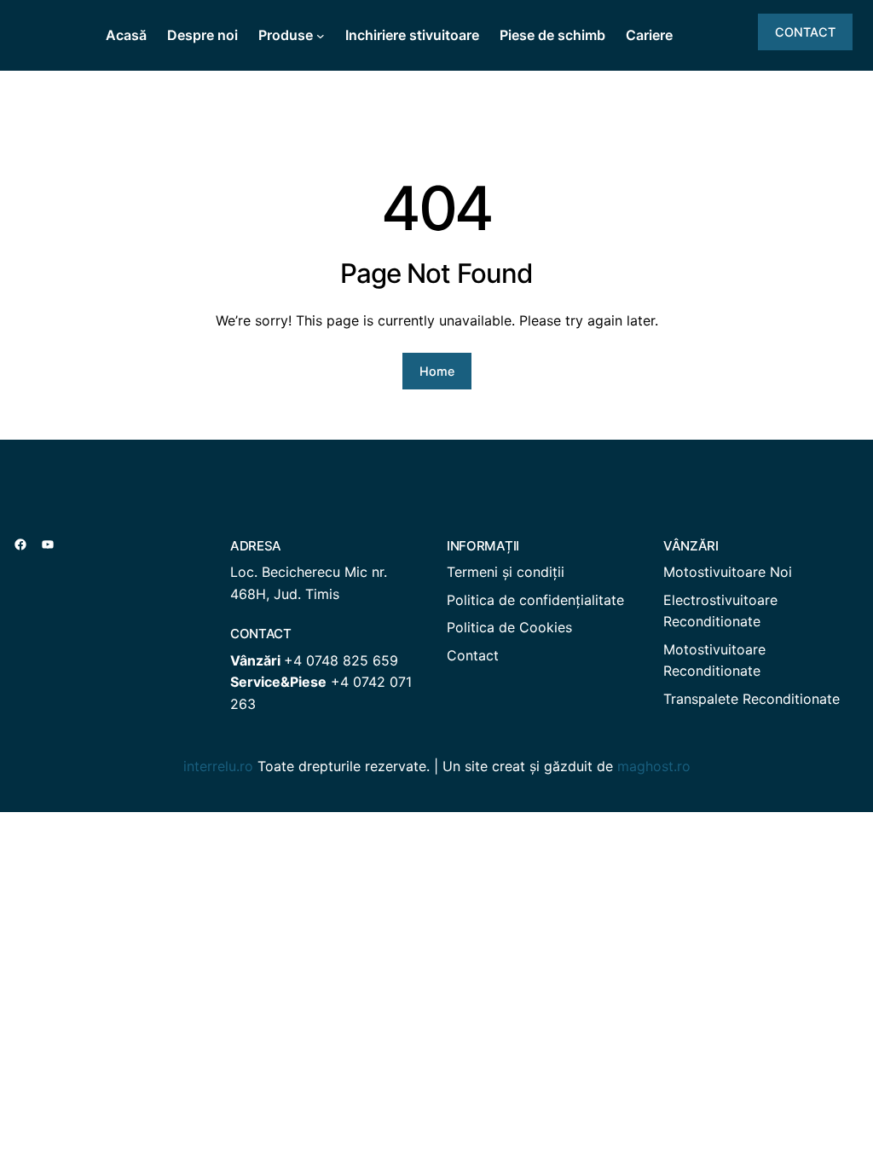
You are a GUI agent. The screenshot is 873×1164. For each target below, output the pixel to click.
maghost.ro (654, 766)
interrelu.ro (218, 766)
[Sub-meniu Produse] (320, 36)
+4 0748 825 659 (341, 660)
